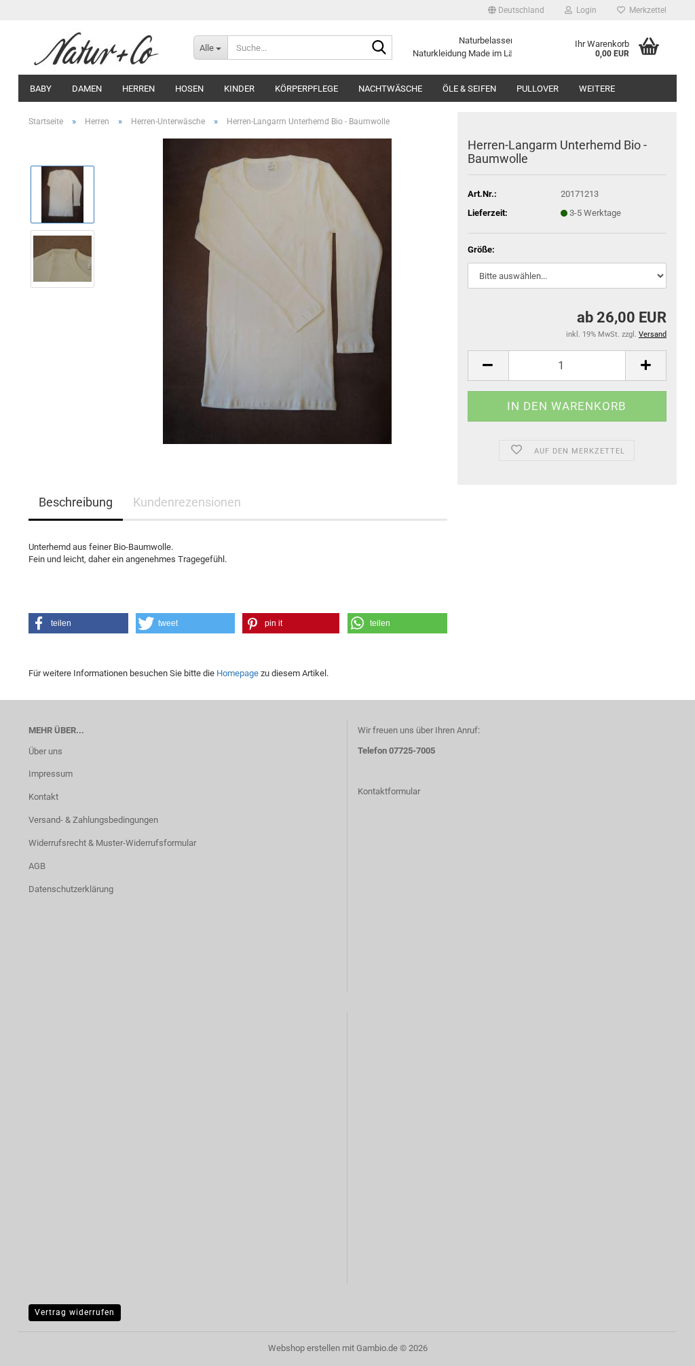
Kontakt (43, 797)
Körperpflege (306, 89)
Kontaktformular (389, 791)
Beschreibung (76, 502)
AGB (37, 866)
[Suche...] (379, 48)
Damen (87, 89)
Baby (41, 89)
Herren (138, 89)
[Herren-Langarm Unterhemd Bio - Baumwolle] (277, 290)
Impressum (51, 774)
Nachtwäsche (390, 89)
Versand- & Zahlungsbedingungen (93, 820)
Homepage (238, 673)
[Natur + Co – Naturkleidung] (101, 47)
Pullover (537, 89)
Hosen (189, 89)
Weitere (597, 89)
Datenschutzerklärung (71, 889)
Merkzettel (645, 10)
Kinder (239, 89)
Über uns (45, 751)
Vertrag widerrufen (75, 1312)
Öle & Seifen (469, 89)
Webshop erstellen (304, 1348)
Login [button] (584, 10)
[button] (516, 10)
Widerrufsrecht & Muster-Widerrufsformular (112, 843)
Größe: (481, 249)
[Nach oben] (657, 1345)
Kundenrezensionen (187, 502)
